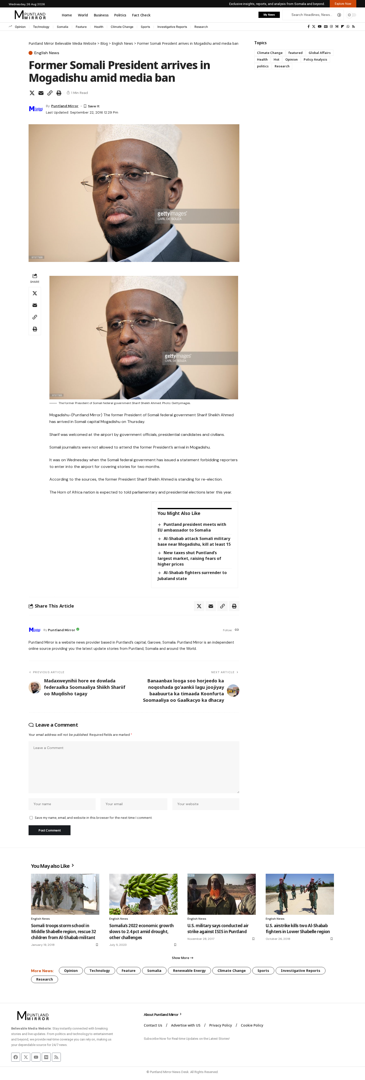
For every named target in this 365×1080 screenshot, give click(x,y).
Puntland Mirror (64, 106)
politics (263, 66)
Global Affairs (320, 52)
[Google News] (326, 26)
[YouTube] (320, 26)
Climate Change (122, 27)
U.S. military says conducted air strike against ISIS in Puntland (217, 928)
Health (98, 27)
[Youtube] (36, 1057)
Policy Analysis (315, 59)
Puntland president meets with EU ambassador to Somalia (192, 527)
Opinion (20, 27)
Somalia (62, 27)
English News (46, 53)
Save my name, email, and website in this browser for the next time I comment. (93, 818)
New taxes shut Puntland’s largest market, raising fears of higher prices (189, 558)
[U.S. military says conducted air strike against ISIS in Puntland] (221, 894)
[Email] (40, 93)
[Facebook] (308, 26)
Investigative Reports (172, 27)
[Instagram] (331, 26)
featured (296, 52)
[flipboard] (342, 26)
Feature (81, 27)
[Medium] (337, 26)
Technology (41, 27)
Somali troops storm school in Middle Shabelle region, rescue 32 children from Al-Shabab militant (63, 931)
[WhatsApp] (348, 26)
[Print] (58, 93)
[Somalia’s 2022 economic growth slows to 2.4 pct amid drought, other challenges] (143, 894)
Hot (276, 59)
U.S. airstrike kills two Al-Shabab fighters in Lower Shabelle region (298, 928)
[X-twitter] (25, 1057)
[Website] (236, 630)
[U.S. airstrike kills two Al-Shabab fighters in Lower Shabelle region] (300, 894)
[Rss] (353, 26)
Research (201, 27)
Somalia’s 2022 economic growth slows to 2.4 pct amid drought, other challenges (141, 931)
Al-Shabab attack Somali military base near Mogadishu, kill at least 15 (194, 541)
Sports (145, 27)
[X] (314, 26)
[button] (343, 3)
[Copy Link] (49, 93)
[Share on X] (32, 93)
